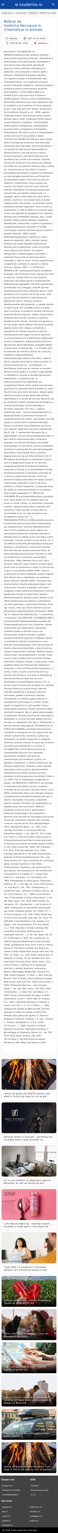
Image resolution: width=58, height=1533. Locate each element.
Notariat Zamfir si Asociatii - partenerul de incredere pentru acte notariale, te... (28, 1138)
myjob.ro (6, 1520)
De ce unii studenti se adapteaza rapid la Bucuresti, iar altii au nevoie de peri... (27, 1181)
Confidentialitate (10, 1494)
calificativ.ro (36, 1507)
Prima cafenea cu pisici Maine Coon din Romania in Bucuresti (26, 1335)
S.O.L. (34, 1494)
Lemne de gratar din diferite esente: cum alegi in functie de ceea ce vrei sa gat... (27, 1095)
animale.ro (35, 1511)
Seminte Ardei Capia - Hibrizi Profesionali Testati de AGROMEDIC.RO (27, 1302)
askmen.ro (7, 1507)
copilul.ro (34, 1520)
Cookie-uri (7, 1485)
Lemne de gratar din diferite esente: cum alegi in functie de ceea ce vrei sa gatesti (27, 1468)
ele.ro (4, 1511)
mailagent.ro (36, 1516)
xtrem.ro (6, 1516)
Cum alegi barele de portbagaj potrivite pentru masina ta (26, 1435)
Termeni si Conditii (11, 1490)
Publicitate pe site (40, 1490)
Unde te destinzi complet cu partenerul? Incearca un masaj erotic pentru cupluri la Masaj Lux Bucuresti (27, 1400)
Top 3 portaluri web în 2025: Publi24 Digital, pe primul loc (25, 1368)
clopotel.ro (7, 1525)
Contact (35, 1485)
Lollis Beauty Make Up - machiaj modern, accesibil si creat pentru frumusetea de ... (27, 1225)
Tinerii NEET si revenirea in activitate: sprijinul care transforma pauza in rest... (26, 1268)
